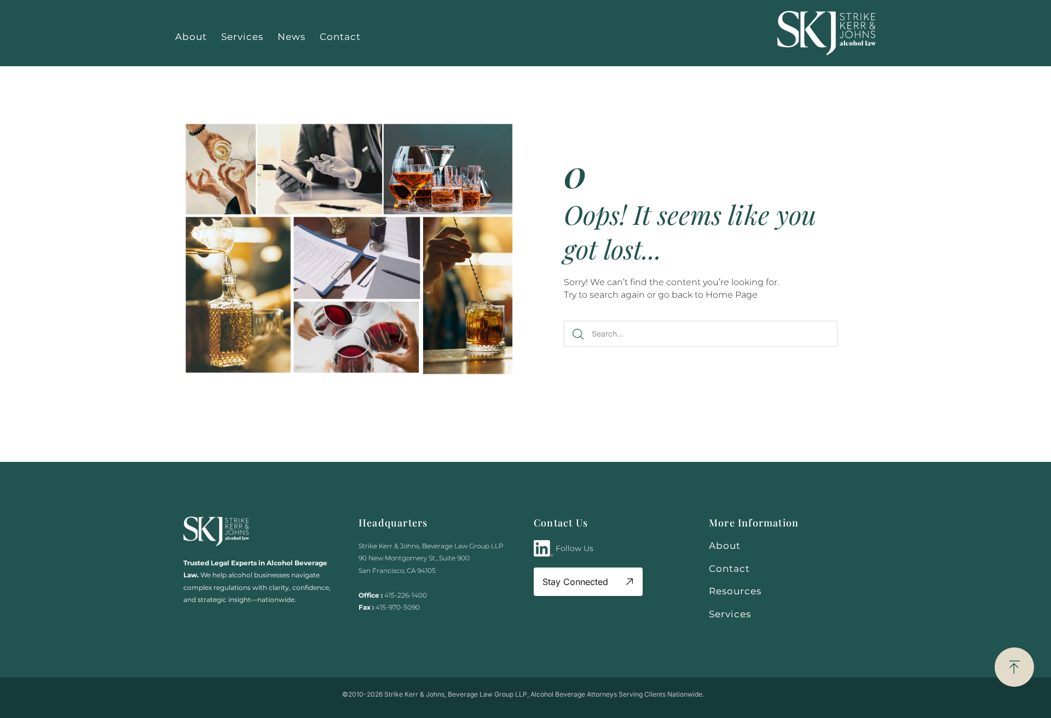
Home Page (732, 294)
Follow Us (574, 548)
